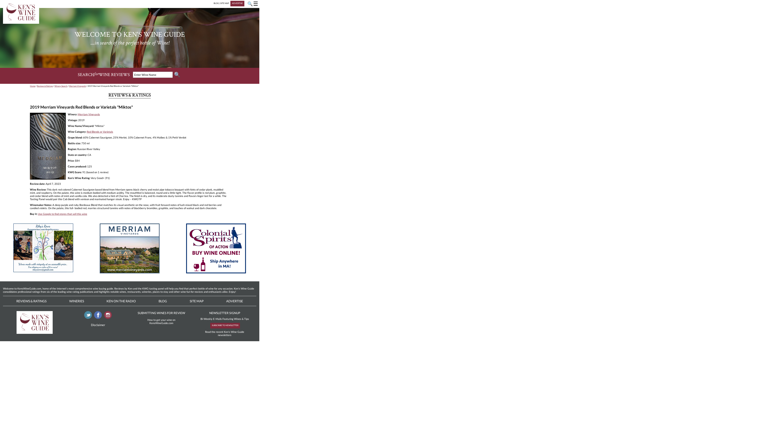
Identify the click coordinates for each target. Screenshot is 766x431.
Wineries (76, 301)
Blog (163, 301)
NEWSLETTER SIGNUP (224, 313)
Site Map (197, 301)
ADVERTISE (237, 3)
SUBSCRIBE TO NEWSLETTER (225, 325)
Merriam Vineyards (77, 86)
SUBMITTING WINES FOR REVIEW (161, 313)
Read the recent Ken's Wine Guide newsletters (224, 333)
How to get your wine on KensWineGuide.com (161, 321)
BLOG (216, 3)
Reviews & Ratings (45, 86)
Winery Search (60, 86)
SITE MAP (224, 3)
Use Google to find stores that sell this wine (62, 214)
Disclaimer (98, 325)
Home (32, 86)
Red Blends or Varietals (100, 131)
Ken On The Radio (121, 301)
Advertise (234, 301)
